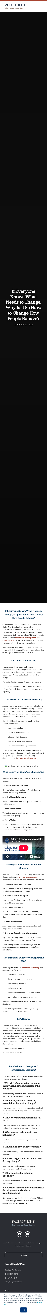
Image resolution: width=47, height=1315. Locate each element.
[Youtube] (27, 1234)
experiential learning (30, 968)
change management (28, 877)
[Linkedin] (19, 1234)
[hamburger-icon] (40, 6)
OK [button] (23, 1310)
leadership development (25, 637)
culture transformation (26, 758)
